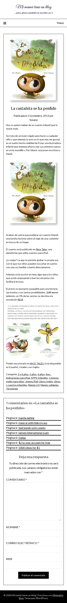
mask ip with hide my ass (33, 422)
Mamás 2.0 (34, 385)
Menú (60, 22)
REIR (20, 299)
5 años (33, 374)
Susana (34, 119)
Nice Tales (41, 249)
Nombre (13, 527)
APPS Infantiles (39, 377)
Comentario (16, 479)
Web (9, 558)
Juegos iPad (31, 381)
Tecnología (12, 388)
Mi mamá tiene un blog (33, 7)
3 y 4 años (23, 374)
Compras (54, 377)
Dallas (22, 437)
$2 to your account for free (34, 442)
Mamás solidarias (50, 385)
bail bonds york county (32, 427)
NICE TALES (37, 363)
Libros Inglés (46, 381)
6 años (41, 374)
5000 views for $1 (29, 447)
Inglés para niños (15, 381)
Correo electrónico (22, 543)
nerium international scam (34, 432)
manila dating (26, 417)
